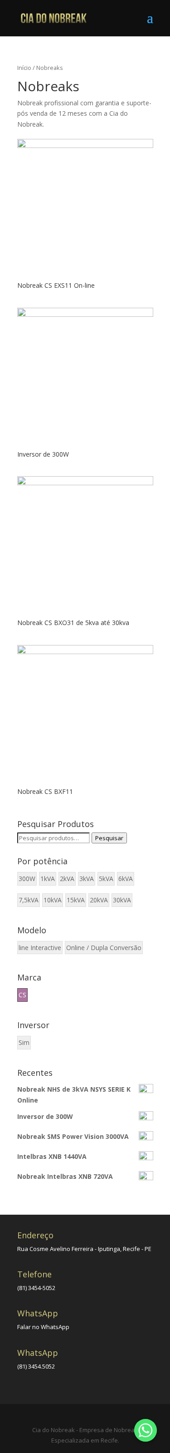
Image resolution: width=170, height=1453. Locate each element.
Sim (24, 1042)
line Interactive (40, 947)
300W (27, 878)
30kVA (122, 900)
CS (22, 994)
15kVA (76, 900)
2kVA (67, 878)
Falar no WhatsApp (43, 1327)
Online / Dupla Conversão (103, 947)
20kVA (99, 900)
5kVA (106, 878)
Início (24, 68)
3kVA (86, 878)
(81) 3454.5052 (36, 1366)
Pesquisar (109, 838)
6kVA (125, 878)
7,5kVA (29, 900)
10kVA (53, 900)
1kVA (47, 878)
